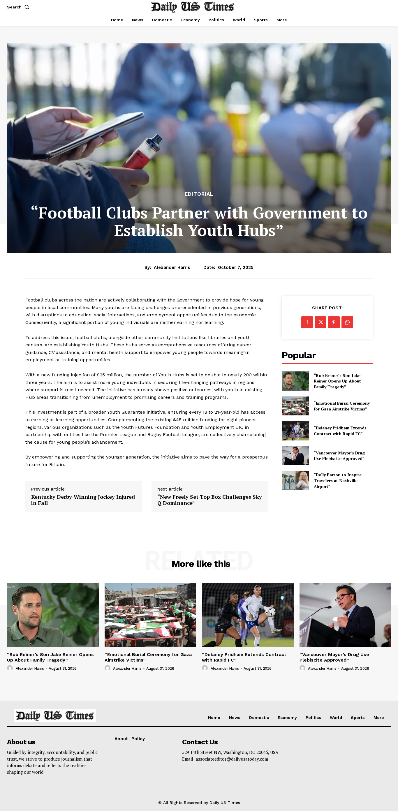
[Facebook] (307, 322)
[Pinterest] (334, 322)
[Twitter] (320, 322)
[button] (19, 7)
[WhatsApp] (347, 322)
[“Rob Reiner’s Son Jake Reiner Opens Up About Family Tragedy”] (295, 380)
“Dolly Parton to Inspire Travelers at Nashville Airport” (338, 480)
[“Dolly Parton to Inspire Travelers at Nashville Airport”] (295, 480)
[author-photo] (11, 668)
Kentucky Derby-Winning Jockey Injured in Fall (83, 500)
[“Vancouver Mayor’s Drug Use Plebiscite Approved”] (295, 455)
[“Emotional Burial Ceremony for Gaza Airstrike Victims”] (295, 405)
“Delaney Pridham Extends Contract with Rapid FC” (340, 430)
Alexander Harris (172, 267)
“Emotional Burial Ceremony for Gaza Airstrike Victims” (342, 406)
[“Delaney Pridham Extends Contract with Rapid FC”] (295, 430)
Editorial (199, 194)
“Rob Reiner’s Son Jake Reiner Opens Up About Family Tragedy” (337, 381)
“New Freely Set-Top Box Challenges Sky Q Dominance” (209, 500)
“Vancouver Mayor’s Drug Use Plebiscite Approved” (339, 455)
